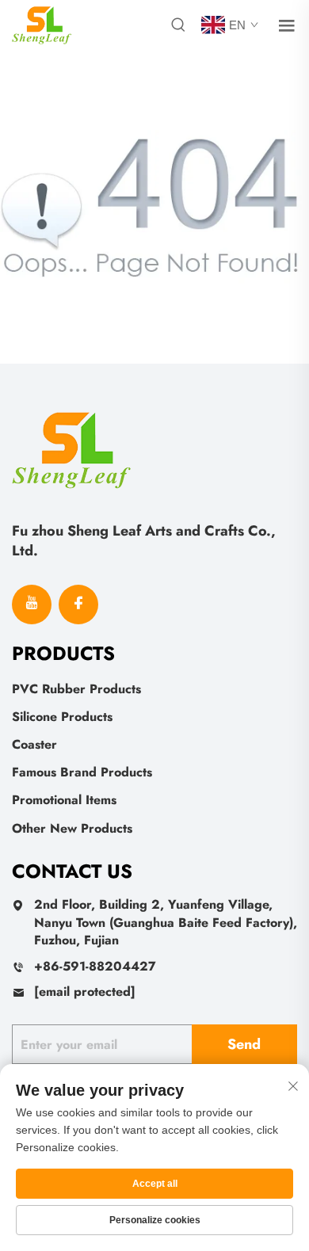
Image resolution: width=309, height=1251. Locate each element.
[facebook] (78, 604)
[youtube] (32, 604)
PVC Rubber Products (76, 689)
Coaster (34, 744)
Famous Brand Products (82, 772)
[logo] (41, 24)
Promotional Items (64, 800)
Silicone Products (62, 717)
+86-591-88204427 (95, 966)
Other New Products (72, 828)
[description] (71, 448)
